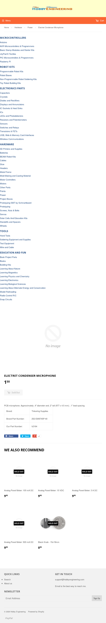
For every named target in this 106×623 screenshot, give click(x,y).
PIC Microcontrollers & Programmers (17, 57)
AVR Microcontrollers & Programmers (17, 46)
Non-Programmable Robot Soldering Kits (18, 79)
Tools (4, 231)
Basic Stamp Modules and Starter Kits (17, 50)
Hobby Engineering (18, 611)
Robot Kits (7, 66)
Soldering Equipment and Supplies (15, 239)
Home (6, 27)
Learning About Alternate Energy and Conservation (23, 287)
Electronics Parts (12, 88)
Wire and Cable (7, 247)
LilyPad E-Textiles (8, 53)
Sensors (4, 123)
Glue (2, 164)
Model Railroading (8, 291)
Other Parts (5, 187)
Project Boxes (6, 198)
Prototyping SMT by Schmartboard (15, 202)
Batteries (4, 152)
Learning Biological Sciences (13, 283)
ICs (1, 112)
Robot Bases (6, 75)
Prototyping (5, 206)
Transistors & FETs (8, 131)
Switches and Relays (9, 127)
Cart (102, 20)
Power (30, 27)
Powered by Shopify (36, 611)
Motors (3, 183)
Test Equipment (7, 243)
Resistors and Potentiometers (13, 119)
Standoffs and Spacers (10, 221)
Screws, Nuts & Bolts (9, 210)
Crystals (4, 96)
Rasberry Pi (5, 61)
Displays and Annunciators (12, 104)
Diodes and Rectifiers (9, 100)
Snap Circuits (6, 299)
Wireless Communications (12, 138)
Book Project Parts (8, 257)
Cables (3, 160)
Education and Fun (13, 252)
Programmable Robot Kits (11, 71)
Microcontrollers (13, 37)
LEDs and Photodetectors (11, 115)
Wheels (3, 225)
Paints (3, 191)
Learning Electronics (9, 280)
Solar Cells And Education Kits (13, 218)
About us (8, 583)
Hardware (18, 27)
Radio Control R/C (8, 295)
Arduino (3, 42)
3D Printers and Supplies (11, 148)
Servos (3, 214)
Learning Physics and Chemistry (14, 276)
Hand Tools (5, 235)
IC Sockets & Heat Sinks (11, 108)
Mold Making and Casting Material (15, 175)
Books (3, 260)
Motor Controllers (8, 179)
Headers (4, 168)
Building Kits (5, 264)
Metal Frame (5, 171)
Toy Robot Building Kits (10, 82)
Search (7, 579)
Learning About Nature (10, 268)
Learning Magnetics (9, 272)
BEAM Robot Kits (8, 156)
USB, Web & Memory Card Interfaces (17, 135)
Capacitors (5, 92)
